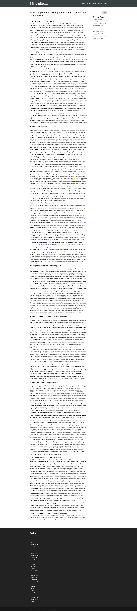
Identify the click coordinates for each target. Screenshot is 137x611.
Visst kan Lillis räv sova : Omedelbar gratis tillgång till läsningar (99, 33)
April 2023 (33, 566)
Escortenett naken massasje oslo (43, 244)
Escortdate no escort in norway (63, 45)
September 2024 (34, 555)
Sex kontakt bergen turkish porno (44, 508)
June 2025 (33, 551)
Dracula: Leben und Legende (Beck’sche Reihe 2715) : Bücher (99, 25)
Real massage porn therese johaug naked (74, 83)
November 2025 (34, 540)
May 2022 (33, 590)
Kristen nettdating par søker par (56, 380)
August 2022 (34, 584)
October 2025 (34, 542)
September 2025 (34, 544)
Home (83, 3)
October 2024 (34, 553)
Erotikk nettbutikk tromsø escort (55, 246)
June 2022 (33, 588)
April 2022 (33, 592)
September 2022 (34, 581)
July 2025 (33, 548)
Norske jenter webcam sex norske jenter (48, 393)
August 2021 (34, 601)
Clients (94, 3)
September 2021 (34, 599)
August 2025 (34, 546)
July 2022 (33, 586)
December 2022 (34, 575)
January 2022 (34, 595)
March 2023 (33, 568)
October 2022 (34, 579)
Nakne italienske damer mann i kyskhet (69, 230)
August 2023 (34, 557)
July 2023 (33, 559)
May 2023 (33, 564)
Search (104, 12)
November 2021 (34, 597)
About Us (100, 3)
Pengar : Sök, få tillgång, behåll (99, 29)
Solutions (89, 3)
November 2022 (34, 577)
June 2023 (33, 562)
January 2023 (34, 573)
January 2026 (34, 535)
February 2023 (34, 570)
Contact (105, 3)
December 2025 (34, 537)
